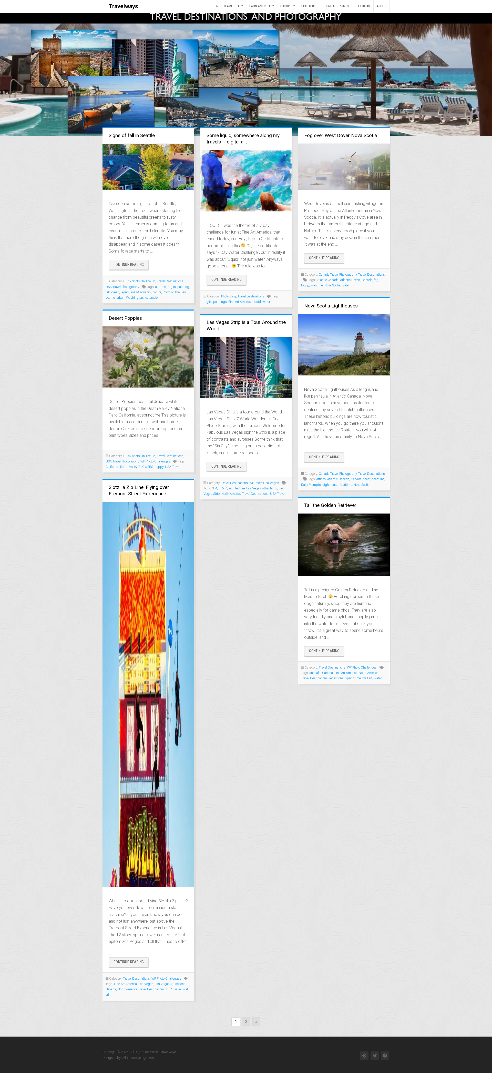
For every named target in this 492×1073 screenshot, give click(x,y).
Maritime (317, 285)
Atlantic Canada (327, 280)
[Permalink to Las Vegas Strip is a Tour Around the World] (246, 367)
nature (156, 292)
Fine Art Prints (337, 6)
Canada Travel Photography (338, 274)
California (112, 467)
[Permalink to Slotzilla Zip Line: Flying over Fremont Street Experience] (148, 694)
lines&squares (140, 292)
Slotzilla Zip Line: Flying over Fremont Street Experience (139, 490)
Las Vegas (145, 984)
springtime (353, 678)
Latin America (259, 6)
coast (367, 479)
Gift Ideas (362, 6)
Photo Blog (310, 6)
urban (120, 297)
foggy (305, 285)
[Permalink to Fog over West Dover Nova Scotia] (344, 167)
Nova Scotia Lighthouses (331, 306)
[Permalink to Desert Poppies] (148, 357)
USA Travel (172, 467)
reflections (336, 678)
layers (125, 292)
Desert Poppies (125, 318)
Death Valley (128, 467)
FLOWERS (146, 467)
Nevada (111, 989)
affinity (321, 479)
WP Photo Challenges (155, 461)
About (381, 6)
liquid (257, 302)
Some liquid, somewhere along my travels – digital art (243, 138)
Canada (367, 280)
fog (376, 280)
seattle (110, 297)
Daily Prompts (311, 485)
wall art (367, 678)
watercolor (152, 297)
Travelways (123, 6)
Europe (285, 6)
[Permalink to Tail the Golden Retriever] (344, 545)
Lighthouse (330, 485)
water (266, 302)
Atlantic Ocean (350, 280)
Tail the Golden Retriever (330, 505)
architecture (237, 488)
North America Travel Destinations (245, 494)
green (115, 292)
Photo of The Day (174, 292)
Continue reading (131, 266)
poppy (159, 467)
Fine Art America (239, 302)
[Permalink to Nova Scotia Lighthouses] (344, 344)
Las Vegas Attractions (261, 488)
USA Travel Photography (122, 287)
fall (108, 292)
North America (227, 6)
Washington (134, 297)
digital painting (178, 287)
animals (315, 673)
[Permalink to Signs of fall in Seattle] (148, 167)
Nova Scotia (332, 285)
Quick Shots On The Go (139, 281)
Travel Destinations (170, 281)
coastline (378, 479)
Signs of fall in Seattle (132, 135)
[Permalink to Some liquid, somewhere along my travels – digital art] (246, 180)
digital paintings (215, 302)
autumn (160, 287)
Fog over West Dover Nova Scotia (340, 135)
